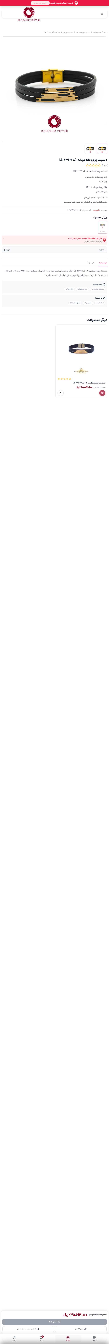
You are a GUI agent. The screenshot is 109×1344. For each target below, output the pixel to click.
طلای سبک (88, 303)
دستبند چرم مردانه (83, 32)
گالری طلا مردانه (75, 303)
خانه (105, 32)
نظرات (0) (91, 263)
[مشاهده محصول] (61, 393)
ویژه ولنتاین (69, 289)
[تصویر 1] (102, 149)
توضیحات (103, 263)
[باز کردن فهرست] (102, 14)
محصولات (97, 32)
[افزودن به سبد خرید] (102, 393)
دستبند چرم (100, 303)
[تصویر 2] (90, 149)
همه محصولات (82, 289)
